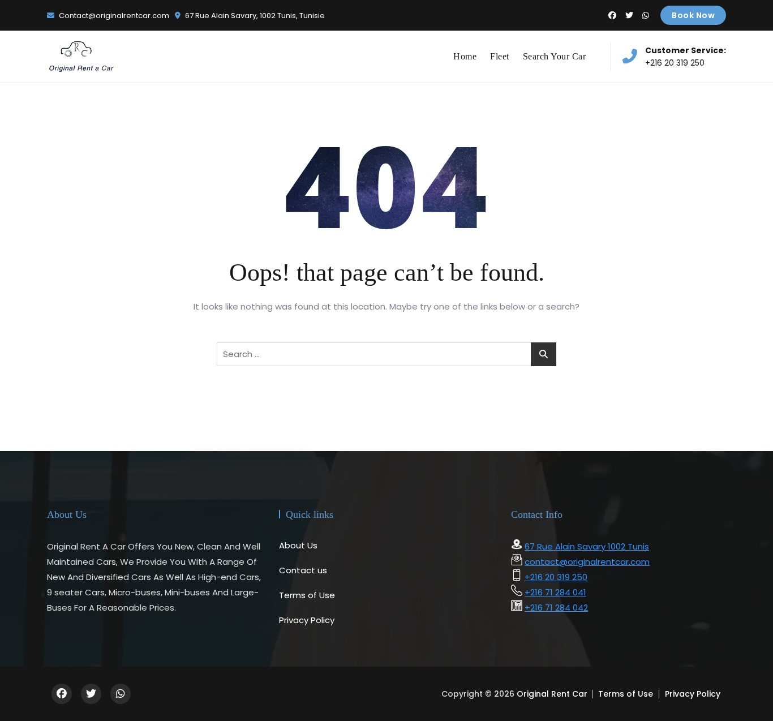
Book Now (693, 15)
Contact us (303, 570)
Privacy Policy (306, 620)
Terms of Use (307, 595)
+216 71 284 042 (556, 607)
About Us (298, 545)
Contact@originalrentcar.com (113, 15)
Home (464, 56)
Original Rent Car (552, 693)
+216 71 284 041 (555, 592)
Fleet (499, 56)
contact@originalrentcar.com (587, 562)
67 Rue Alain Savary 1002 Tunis (587, 546)
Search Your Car (554, 56)
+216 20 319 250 (685, 56)
